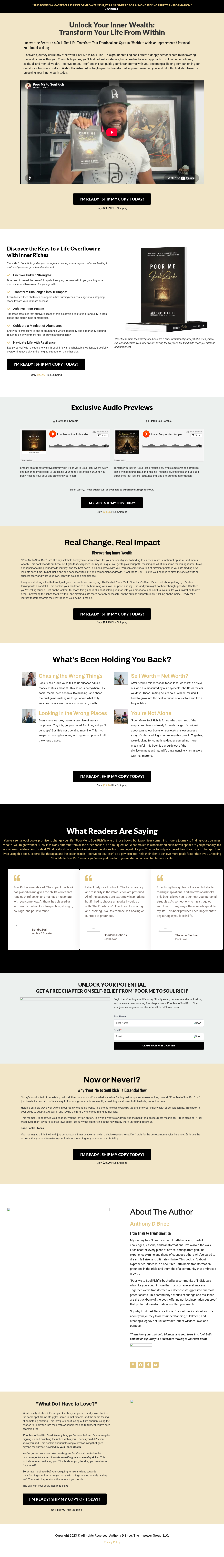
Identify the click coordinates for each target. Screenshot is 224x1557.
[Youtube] (156, 1365)
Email (118, 1030)
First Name (121, 1016)
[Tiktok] (148, 1365)
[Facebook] (140, 1365)
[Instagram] (133, 1365)
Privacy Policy (112, 1542)
